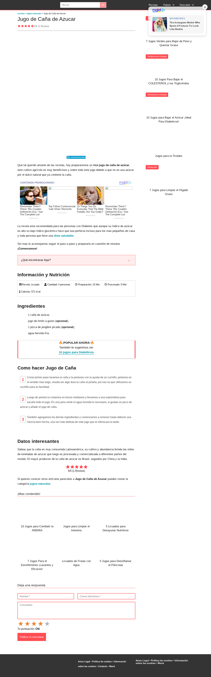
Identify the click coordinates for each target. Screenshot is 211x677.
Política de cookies (102, 661)
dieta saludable (64, 235)
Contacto (102, 666)
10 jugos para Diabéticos (76, 352)
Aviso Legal (84, 661)
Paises (167, 4)
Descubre (185, 4)
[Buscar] (103, 5)
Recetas (153, 4)
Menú (112, 666)
